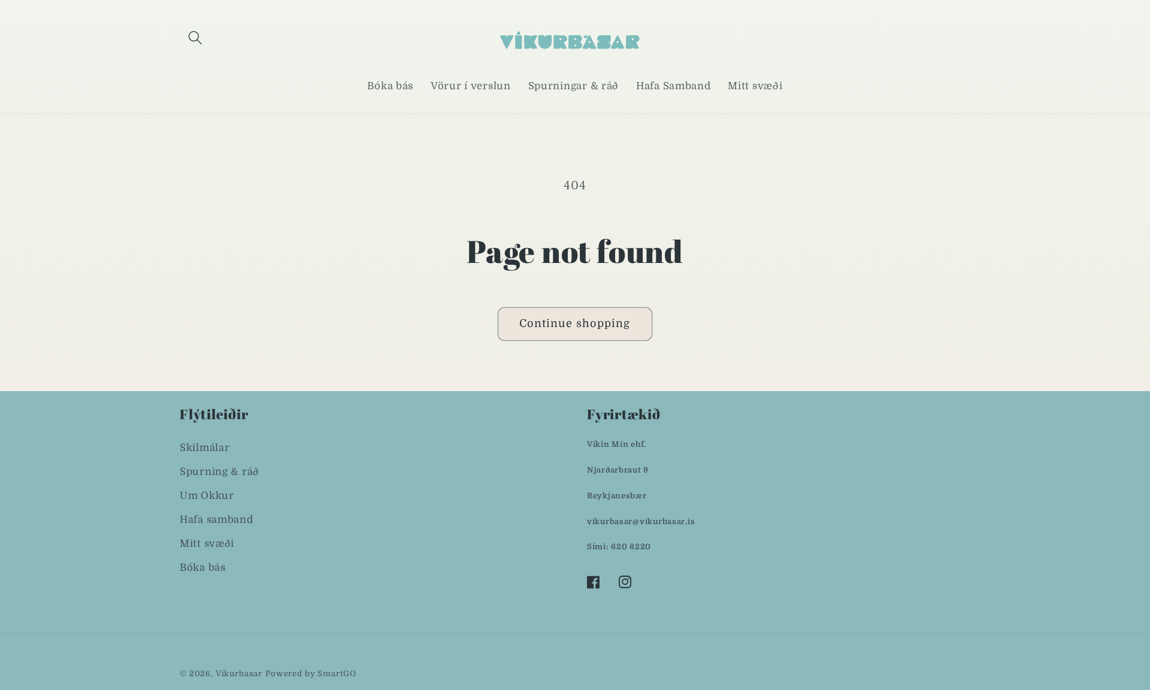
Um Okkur (207, 495)
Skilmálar (204, 447)
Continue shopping (574, 323)
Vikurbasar (239, 673)
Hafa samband (216, 519)
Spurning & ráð (219, 471)
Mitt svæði (207, 543)
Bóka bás (203, 567)
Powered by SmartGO (310, 673)
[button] (195, 38)
